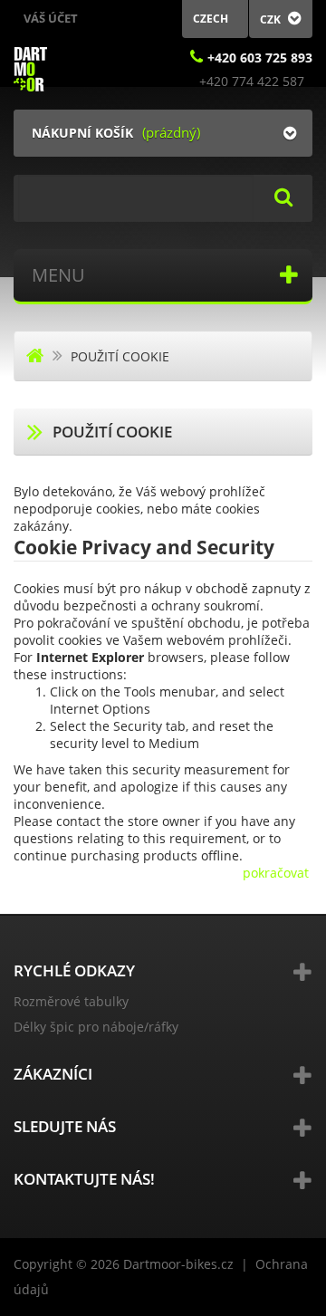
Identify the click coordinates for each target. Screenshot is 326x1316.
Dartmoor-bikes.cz (178, 1264)
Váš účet (51, 18)
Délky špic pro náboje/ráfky (96, 1026)
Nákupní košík (82, 132)
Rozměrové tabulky (71, 1001)
